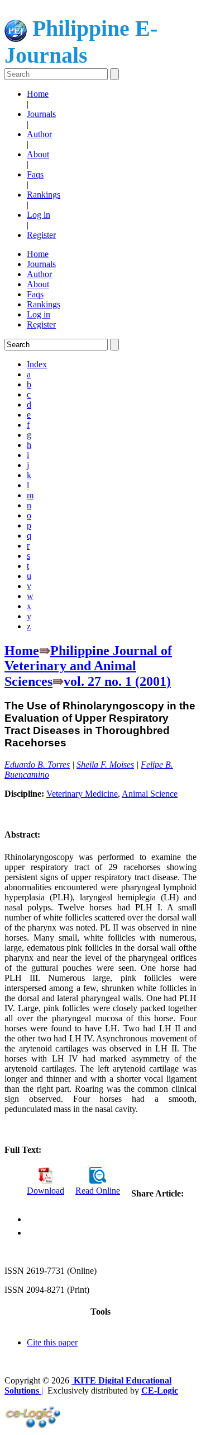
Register (41, 235)
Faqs (35, 174)
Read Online (97, 1190)
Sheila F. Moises (105, 764)
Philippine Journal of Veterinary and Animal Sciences (88, 666)
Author (39, 134)
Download (45, 1190)
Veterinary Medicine (82, 793)
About (38, 154)
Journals (41, 114)
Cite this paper (52, 1342)
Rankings (43, 194)
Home (38, 94)
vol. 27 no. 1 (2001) (117, 681)
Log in (38, 214)
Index (37, 364)
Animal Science (150, 793)
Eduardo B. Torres (37, 764)
